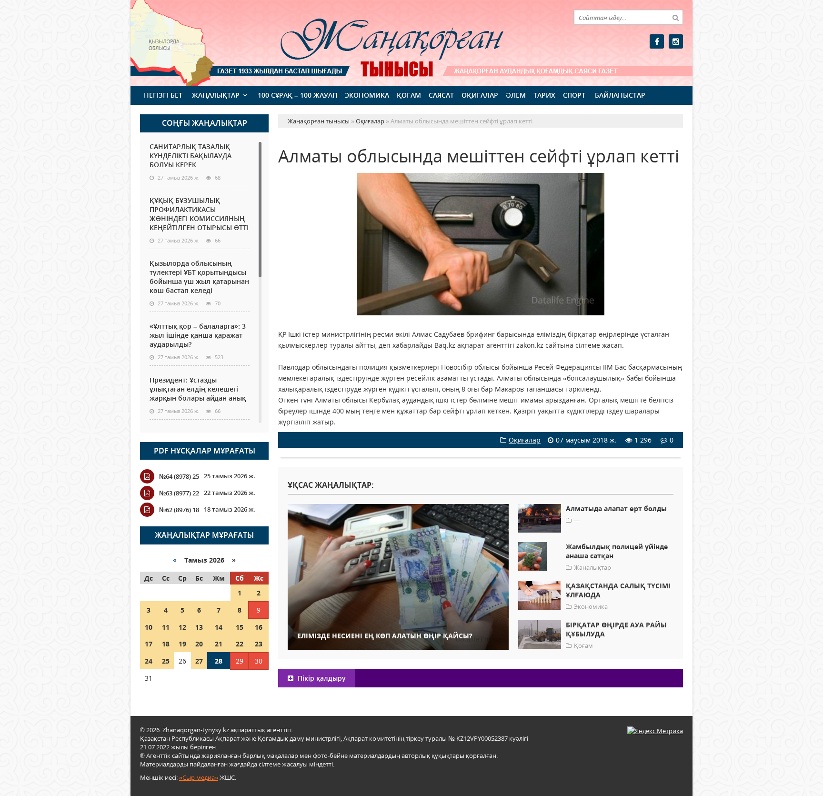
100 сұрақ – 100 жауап (297, 95)
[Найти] (675, 17)
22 (239, 643)
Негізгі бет (163, 95)
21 (218, 643)
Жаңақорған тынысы (378, 42)
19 (182, 643)
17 (148, 643)
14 (218, 627)
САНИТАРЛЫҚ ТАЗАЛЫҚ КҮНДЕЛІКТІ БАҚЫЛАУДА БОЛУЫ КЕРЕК (190, 155)
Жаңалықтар (216, 95)
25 (166, 660)
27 (199, 660)
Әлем (516, 95)
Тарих (544, 95)
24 (148, 660)
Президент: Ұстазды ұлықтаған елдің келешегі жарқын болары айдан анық (198, 389)
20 (199, 643)
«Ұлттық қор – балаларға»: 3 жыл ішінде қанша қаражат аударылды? (198, 335)
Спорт (574, 95)
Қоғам (409, 95)
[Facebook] (657, 41)
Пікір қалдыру (321, 678)
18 (166, 643)
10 (148, 627)
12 (182, 627)
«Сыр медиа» (198, 777)
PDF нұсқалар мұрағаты (204, 450)
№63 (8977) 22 (179, 493)
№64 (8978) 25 (179, 476)
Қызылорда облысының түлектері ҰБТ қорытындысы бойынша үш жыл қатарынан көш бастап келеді (199, 277)
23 (258, 643)
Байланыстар (620, 95)
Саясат (441, 95)
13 (199, 627)
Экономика (367, 95)
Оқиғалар (480, 95)
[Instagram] (676, 41)
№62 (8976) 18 (179, 509)
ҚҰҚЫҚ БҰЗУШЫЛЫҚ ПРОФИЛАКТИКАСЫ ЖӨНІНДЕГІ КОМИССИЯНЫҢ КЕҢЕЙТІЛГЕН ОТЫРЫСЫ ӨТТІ (199, 214)
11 (166, 627)
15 (239, 627)
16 (258, 627)
